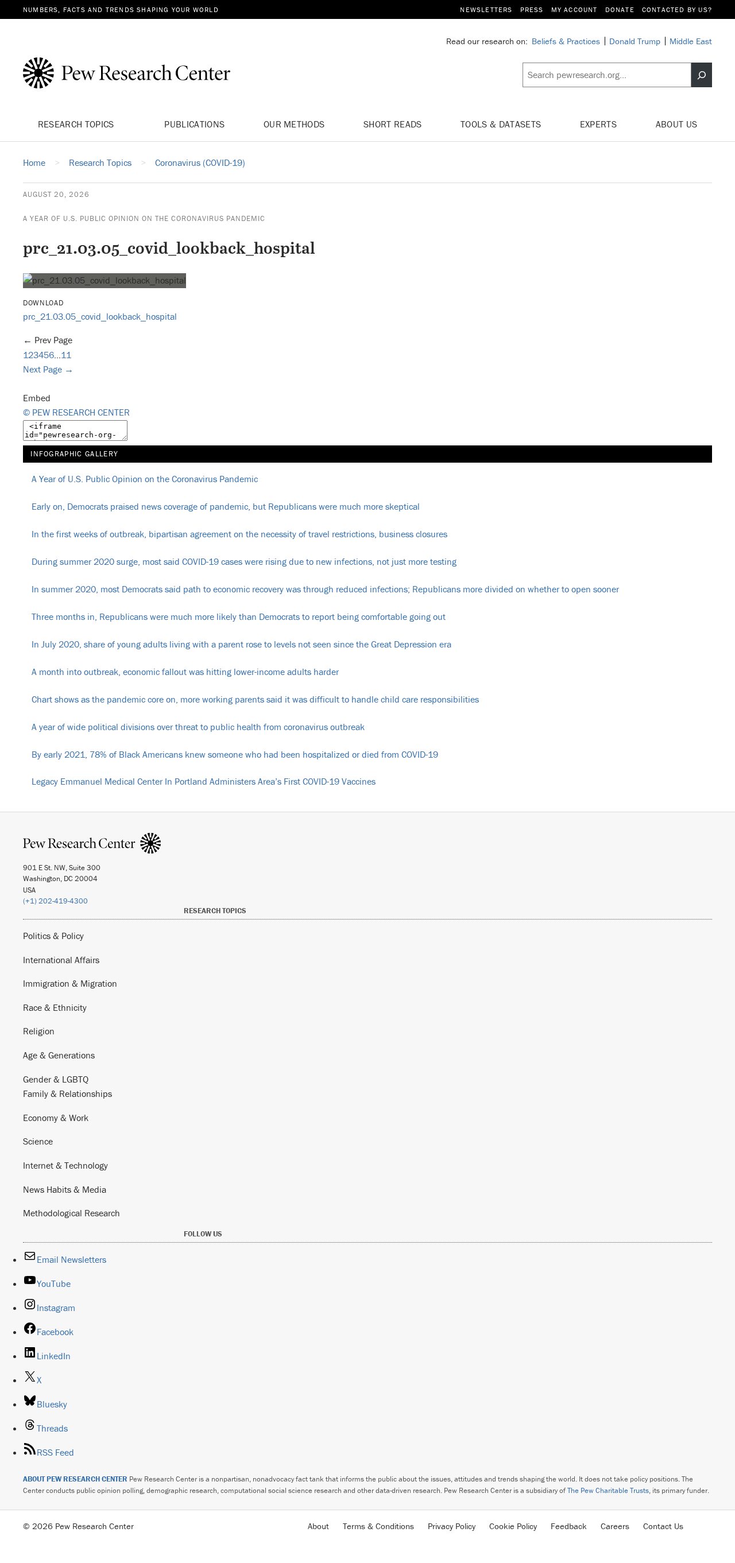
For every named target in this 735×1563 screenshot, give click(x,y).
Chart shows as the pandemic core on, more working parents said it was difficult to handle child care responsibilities (255, 699)
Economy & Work (55, 1117)
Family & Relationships (67, 1093)
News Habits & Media (64, 1189)
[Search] (701, 75)
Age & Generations (59, 1055)
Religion (39, 1031)
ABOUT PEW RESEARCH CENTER (75, 1479)
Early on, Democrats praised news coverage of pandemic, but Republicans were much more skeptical (226, 506)
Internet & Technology (65, 1165)
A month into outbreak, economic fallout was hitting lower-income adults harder (185, 671)
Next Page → (48, 369)
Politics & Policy (53, 935)
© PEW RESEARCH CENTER (76, 412)
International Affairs (61, 959)
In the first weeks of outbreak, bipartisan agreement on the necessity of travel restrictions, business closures (239, 534)
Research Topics (77, 124)
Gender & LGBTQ (55, 1079)
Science (38, 1141)
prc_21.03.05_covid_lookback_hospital (100, 316)
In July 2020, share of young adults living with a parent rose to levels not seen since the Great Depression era (241, 644)
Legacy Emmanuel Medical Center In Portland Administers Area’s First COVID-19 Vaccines (204, 781)
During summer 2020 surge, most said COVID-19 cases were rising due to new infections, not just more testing (244, 561)
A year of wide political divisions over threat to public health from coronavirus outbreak (198, 726)
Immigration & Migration (70, 983)
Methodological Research (71, 1213)
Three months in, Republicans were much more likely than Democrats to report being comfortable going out (239, 616)
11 (66, 354)
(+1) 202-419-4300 (55, 901)
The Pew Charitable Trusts (608, 1490)
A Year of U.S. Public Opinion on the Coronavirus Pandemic (144, 218)
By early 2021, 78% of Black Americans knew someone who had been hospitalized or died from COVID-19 (235, 754)
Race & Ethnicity (55, 1007)
